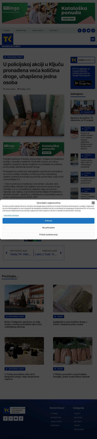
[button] (93, 203)
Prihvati (48, 221)
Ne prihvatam (48, 227)
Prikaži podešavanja (48, 234)
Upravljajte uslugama (11, 215)
